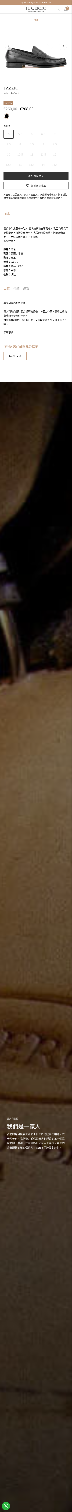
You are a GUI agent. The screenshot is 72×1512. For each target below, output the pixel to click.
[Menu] (5, 9)
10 (8, 154)
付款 (16, 288)
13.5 (31, 164)
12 (54, 154)
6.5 (43, 134)
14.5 (54, 164)
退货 (26, 288)
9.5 (55, 144)
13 (20, 164)
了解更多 (8, 332)
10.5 (20, 154)
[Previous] (9, 46)
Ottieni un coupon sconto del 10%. (36, 2)
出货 (6, 288)
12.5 (8, 164)
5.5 (20, 134)
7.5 (9, 144)
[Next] (63, 46)
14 (43, 164)
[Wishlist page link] (59, 9)
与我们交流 (15, 355)
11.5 (43, 154)
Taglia (6, 125)
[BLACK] (6, 116)
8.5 (32, 144)
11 (31, 154)
